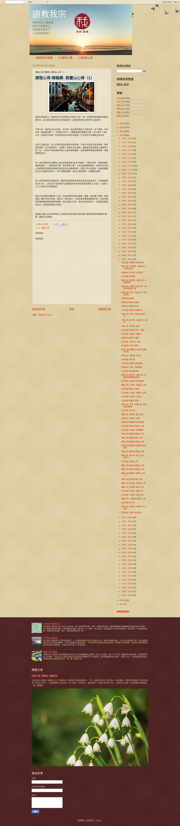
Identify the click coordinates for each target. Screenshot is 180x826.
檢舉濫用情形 (123, 611)
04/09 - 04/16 (127, 541)
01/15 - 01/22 (127, 588)
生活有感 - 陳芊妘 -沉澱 (130, 342)
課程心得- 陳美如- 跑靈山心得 (133, 483)
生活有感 (120, 98)
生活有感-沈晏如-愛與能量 (131, 363)
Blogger (98, 820)
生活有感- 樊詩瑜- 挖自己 (131, 397)
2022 (122, 600)
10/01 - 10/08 (127, 189)
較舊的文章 (104, 309)
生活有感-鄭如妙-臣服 (130, 389)
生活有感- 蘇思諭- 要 (129, 461)
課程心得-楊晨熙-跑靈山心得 (132, 442)
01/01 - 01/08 (127, 595)
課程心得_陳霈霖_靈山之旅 (132, 414)
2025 (122, 128)
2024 (122, 131)
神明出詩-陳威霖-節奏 (130, 306)
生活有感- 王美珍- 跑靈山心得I (133, 393)
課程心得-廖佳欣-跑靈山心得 (132, 465)
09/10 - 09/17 (127, 201)
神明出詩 (120, 109)
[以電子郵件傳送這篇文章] (55, 224)
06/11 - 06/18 (127, 251)
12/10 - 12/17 (127, 150)
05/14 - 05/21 (127, 521)
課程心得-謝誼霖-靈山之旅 (131, 438)
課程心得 (45, 228)
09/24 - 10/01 (127, 193)
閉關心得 (120, 112)
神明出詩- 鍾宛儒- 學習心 (131, 355)
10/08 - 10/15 (127, 185)
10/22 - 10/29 (127, 177)
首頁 (71, 309)
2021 (122, 604)
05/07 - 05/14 (127, 525)
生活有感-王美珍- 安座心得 (132, 491)
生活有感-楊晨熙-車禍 (130, 400)
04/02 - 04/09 (127, 545)
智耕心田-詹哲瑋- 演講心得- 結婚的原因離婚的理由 (133, 376)
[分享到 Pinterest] (65, 224)
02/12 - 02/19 (127, 572)
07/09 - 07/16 (127, 236)
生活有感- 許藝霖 (128, 276)
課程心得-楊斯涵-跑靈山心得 (132, 451)
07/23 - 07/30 (127, 228)
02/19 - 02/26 (127, 568)
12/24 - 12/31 (127, 142)
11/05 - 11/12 (127, 170)
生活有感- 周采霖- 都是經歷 (132, 381)
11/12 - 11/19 (127, 166)
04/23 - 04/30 (127, 533)
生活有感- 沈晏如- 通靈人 (131, 334)
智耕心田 (120, 105)
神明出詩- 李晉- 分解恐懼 (131, 367)
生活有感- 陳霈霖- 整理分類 (132, 262)
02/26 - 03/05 (127, 564)
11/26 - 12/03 (127, 158)
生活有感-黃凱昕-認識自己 (131, 310)
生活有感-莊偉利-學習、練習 (132, 330)
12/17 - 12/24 (127, 146)
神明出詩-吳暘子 (128, 298)
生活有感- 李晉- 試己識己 (131, 513)
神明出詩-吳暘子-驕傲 (130, 338)
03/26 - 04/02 (127, 549)
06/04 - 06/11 (127, 255)
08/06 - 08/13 (127, 220)
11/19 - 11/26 (127, 162)
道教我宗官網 (44, 58)
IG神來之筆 (65, 58)
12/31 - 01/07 (127, 138)
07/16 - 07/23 (127, 232)
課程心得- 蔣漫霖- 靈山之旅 (132, 487)
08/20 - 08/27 (127, 212)
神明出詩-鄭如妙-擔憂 (130, 302)
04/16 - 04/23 (127, 537)
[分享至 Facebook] (63, 224)
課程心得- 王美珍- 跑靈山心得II (134, 385)
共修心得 (120, 102)
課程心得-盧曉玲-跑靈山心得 (132, 434)
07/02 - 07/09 (127, 240)
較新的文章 (38, 309)
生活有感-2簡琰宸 (50, 638)
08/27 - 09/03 (127, 209)
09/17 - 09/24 (127, 197)
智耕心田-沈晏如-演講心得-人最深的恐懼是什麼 (134, 287)
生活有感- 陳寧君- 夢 (51, 624)
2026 (122, 124)
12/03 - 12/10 (127, 154)
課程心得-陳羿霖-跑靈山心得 (132, 469)
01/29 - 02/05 (127, 580)
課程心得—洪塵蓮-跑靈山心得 (133, 499)
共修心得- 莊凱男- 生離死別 (44, 676)
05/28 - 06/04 (127, 259)
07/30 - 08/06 (127, 224)
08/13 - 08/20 (127, 216)
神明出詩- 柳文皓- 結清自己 (132, 272)
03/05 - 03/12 (127, 560)
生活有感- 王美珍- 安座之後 (132, 495)
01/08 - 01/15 (127, 591)
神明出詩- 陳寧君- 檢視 (130, 418)
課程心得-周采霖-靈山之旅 (131, 479)
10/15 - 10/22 (127, 181)
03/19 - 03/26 (127, 552)
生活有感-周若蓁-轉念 (130, 371)
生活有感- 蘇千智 (128, 359)
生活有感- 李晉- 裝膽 (129, 345)
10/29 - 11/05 (127, 174)
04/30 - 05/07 (127, 529)
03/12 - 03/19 (127, 556)
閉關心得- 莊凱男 (50, 652)
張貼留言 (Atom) (45, 315)
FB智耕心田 (85, 58)
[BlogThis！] (57, 224)
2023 (122, 135)
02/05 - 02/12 (127, 576)
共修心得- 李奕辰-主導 (130, 326)
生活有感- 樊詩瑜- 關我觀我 (132, 430)
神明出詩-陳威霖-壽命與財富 (132, 422)
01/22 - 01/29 (127, 584)
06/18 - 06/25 (127, 248)
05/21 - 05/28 (127, 517)
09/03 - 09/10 (127, 205)
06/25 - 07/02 (127, 244)
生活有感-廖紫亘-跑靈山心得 (132, 426)
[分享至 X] (60, 224)
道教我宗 (49, 14)
